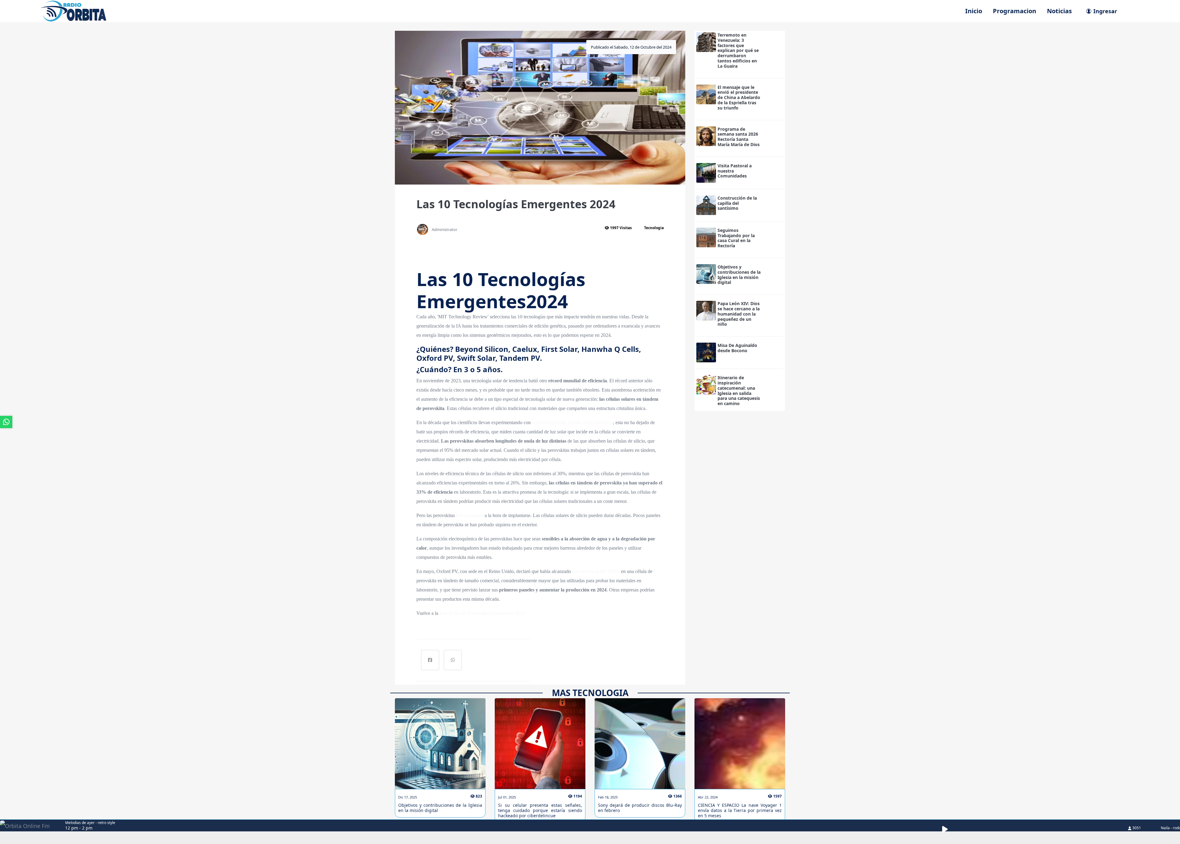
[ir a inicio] (73, 10)
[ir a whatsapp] (6, 422)
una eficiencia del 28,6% (596, 571)
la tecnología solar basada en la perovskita (572, 422)
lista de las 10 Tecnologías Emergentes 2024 (482, 613)
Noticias (1059, 11)
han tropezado (469, 515)
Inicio (973, 11)
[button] (948, 829)
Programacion (1014, 11)
